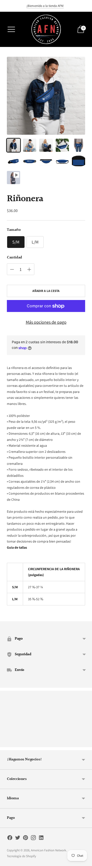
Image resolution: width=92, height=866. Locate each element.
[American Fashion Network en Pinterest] (25, 839)
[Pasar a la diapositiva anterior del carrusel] (7, 743)
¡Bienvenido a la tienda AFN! (45, 6)
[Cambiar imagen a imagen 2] (29, 145)
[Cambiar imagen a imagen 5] (78, 145)
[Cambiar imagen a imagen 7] (29, 161)
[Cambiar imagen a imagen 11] (13, 177)
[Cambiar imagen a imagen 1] (13, 145)
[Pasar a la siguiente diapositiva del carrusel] (85, 743)
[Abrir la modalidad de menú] (11, 29)
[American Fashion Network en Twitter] (18, 839)
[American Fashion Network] (46, 29)
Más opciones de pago (46, 322)
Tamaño (14, 230)
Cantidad (14, 257)
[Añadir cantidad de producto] (12, 269)
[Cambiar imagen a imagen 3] (46, 145)
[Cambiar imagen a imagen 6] (13, 161)
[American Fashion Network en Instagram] (33, 839)
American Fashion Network (48, 850)
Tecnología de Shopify (21, 856)
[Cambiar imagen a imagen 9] (62, 161)
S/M (15, 242)
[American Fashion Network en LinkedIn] (41, 839)
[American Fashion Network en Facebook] (10, 839)
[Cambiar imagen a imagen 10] (78, 161)
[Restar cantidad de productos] (29, 269)
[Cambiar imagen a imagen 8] (46, 161)
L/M (35, 242)
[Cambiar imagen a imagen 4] (62, 145)
